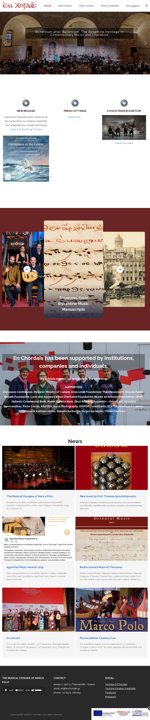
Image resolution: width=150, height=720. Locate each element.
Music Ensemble (110, 5)
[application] (23, 690)
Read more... (75, 117)
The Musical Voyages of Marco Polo (30, 496)
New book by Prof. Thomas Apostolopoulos (108, 496)
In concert (13, 638)
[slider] (19, 690)
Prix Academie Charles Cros (98, 638)
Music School (86, 5)
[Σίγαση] (32, 690)
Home (47, 5)
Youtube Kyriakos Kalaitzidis (120, 688)
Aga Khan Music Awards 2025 (25, 567)
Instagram (110, 696)
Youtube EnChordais (116, 684)
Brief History (65, 5)
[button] (75, 43)
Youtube (37, 129)
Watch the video (124, 143)
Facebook (110, 692)
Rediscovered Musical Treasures (101, 567)
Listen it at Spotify (20, 129)
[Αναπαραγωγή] (6, 690)
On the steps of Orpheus (73, 309)
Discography (133, 5)
